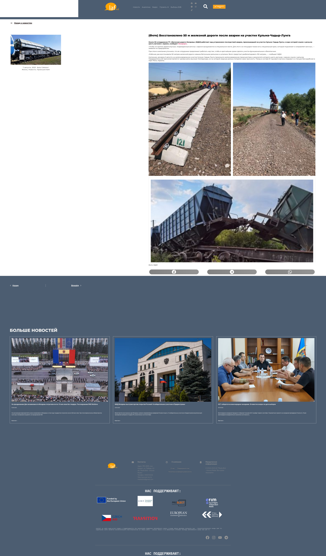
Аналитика (146, 7)
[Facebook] (191, 3)
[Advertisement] (46, 306)
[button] (174, 272)
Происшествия (43, 70)
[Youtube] (195, 3)
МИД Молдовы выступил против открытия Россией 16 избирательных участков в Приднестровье (150, 404)
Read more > (14, 420)
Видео (155, 7)
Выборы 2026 (176, 7)
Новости (136, 7)
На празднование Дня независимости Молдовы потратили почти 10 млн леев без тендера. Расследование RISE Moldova (55, 404)
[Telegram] (191, 6)
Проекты (163, 7)
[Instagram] (195, 6)
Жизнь (25, 70)
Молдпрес (182, 44)
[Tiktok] (191, 10)
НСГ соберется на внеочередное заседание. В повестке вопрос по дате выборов (247, 404)
